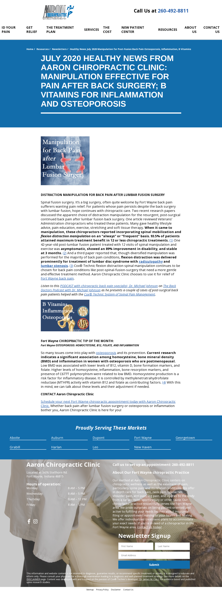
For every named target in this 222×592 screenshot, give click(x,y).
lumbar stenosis (54, 265)
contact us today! (149, 527)
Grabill (15, 447)
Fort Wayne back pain (57, 278)
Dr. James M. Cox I (149, 579)
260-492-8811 (173, 10)
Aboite (15, 437)
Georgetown (185, 437)
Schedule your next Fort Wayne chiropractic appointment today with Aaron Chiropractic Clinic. (108, 403)
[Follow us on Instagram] (35, 522)
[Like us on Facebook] (28, 522)
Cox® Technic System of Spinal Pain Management (119, 294)
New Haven (143, 447)
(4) (164, 382)
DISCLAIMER (33, 579)
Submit (154, 565)
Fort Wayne (143, 437)
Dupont (98, 437)
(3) (71, 265)
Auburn (57, 437)
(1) (171, 240)
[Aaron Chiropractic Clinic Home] (58, 12)
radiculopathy (151, 261)
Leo (95, 447)
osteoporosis (106, 353)
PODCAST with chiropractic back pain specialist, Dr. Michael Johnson (109, 286)
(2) (64, 253)
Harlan (56, 447)
